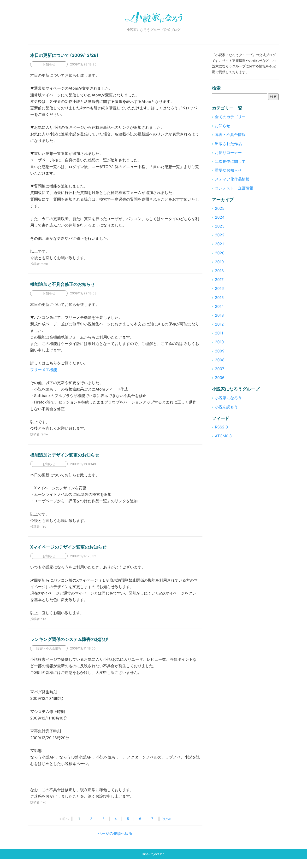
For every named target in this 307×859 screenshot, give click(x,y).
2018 (219, 270)
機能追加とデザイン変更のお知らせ (64, 454)
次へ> (166, 819)
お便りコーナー (228, 152)
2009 (219, 351)
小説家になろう (228, 397)
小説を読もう (226, 406)
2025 (219, 208)
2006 (219, 377)
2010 (219, 341)
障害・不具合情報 (230, 134)
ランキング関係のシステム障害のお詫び (69, 639)
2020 (219, 253)
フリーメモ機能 (43, 369)
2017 (219, 279)
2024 (219, 217)
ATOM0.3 (223, 435)
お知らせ (222, 125)
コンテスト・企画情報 (234, 188)
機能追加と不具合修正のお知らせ (62, 284)
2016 (219, 288)
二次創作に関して (230, 161)
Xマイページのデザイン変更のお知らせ (68, 546)
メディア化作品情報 (232, 179)
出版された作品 (228, 143)
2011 (219, 333)
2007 (219, 368)
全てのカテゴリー (230, 116)
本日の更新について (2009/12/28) (64, 55)
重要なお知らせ (228, 170)
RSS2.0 (221, 427)
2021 (219, 243)
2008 (219, 359)
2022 (219, 235)
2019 (219, 261)
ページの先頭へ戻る (115, 833)
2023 (219, 226)
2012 (219, 324)
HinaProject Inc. (153, 854)
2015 (219, 297)
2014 (219, 306)
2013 (219, 315)
